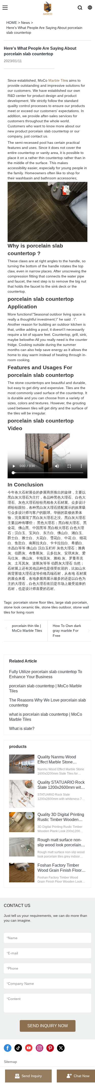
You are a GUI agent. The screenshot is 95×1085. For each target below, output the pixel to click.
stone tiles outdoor (56, 607)
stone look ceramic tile (22, 607)
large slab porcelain (71, 602)
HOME (11, 23)
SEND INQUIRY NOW (47, 1026)
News (25, 23)
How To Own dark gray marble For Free (67, 631)
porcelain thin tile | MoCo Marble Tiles (27, 628)
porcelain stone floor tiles (33, 602)
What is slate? (21, 728)
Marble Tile (57, 80)
